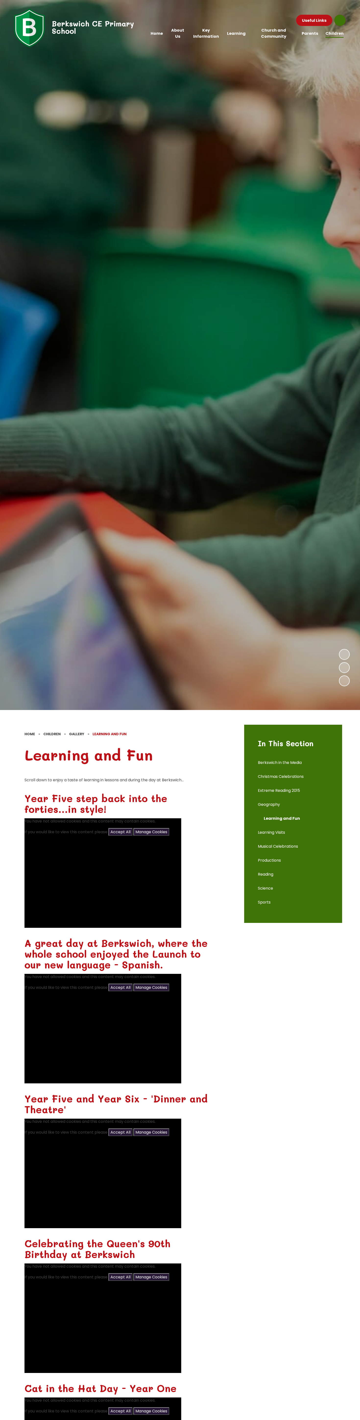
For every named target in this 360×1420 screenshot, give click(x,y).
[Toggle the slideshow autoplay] (344, 680)
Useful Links (314, 20)
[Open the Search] (340, 20)
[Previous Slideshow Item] (344, 667)
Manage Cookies (151, 832)
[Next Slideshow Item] (344, 654)
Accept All (120, 832)
